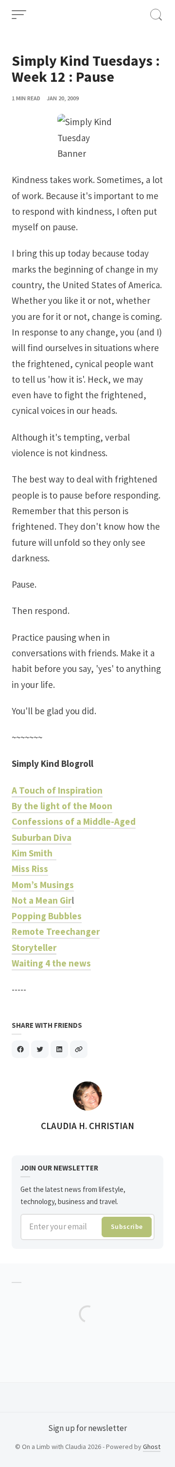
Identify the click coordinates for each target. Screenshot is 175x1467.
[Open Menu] (19, 14)
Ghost (151, 1446)
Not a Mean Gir (41, 900)
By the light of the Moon (62, 806)
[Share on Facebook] (20, 1049)
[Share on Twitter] (40, 1049)
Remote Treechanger (56, 931)
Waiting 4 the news (51, 963)
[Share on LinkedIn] (59, 1049)
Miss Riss (30, 868)
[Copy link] (79, 1049)
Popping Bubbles (47, 916)
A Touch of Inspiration (57, 790)
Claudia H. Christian (87, 1126)
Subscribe (127, 1226)
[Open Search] (156, 14)
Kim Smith (34, 853)
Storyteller (34, 947)
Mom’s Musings (43, 885)
